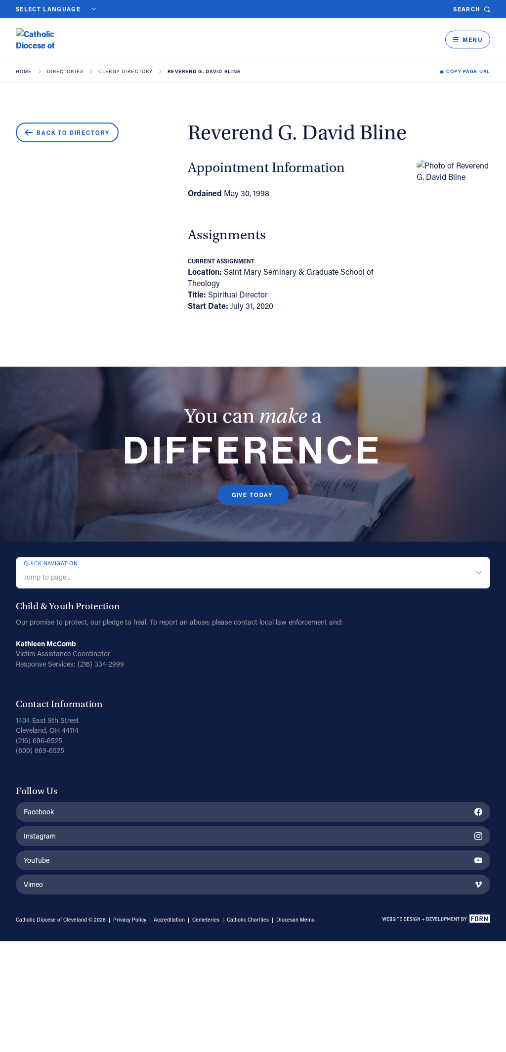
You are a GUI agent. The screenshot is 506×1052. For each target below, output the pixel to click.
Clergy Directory (125, 71)
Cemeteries (205, 919)
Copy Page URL (468, 72)
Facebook (39, 811)
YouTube (36, 860)
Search (466, 9)
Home (24, 71)
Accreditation (169, 919)
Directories (65, 71)
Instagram (40, 836)
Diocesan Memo (295, 919)
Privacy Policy (129, 919)
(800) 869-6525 (40, 750)
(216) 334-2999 (101, 664)
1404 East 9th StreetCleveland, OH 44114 (47, 725)
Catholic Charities (248, 919)
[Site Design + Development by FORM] (435, 920)
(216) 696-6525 (39, 740)
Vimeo (33, 884)
